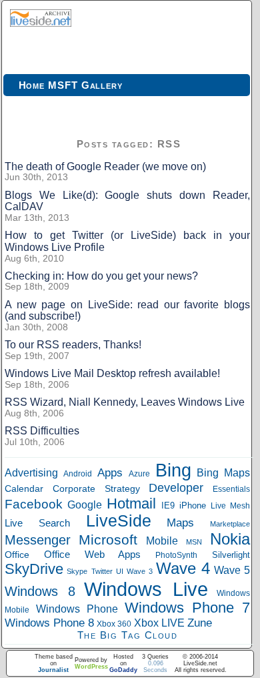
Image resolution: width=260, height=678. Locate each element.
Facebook (34, 504)
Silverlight (231, 555)
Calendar (24, 488)
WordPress (91, 666)
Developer (176, 487)
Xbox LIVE (159, 623)
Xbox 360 (114, 623)
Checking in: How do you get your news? (101, 276)
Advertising (31, 472)
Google (84, 504)
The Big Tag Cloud (127, 635)
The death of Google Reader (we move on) (105, 166)
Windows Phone (77, 609)
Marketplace (230, 524)
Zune (199, 623)
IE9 (168, 505)
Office (17, 554)
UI (119, 571)
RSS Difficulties (42, 430)
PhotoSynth (176, 555)
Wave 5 (232, 570)
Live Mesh (230, 506)
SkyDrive (34, 569)
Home (32, 85)
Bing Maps (223, 472)
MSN (194, 542)
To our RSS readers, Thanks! (73, 344)
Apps (110, 472)
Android (77, 473)
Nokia (230, 539)
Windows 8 (40, 591)
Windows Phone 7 (187, 607)
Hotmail (131, 503)
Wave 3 (139, 571)
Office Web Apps (92, 554)
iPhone (192, 506)
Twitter (102, 571)
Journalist (53, 670)
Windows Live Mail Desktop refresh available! (112, 373)
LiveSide (118, 521)
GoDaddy (123, 670)
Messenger (38, 540)
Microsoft (108, 539)
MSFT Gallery (85, 85)
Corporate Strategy (96, 488)
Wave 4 (183, 568)
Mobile (162, 541)
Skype (77, 571)
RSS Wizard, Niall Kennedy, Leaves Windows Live (125, 402)
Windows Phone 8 (49, 622)
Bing (173, 470)
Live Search (37, 523)
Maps (180, 523)
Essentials (231, 488)
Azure (139, 473)
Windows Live (146, 589)
